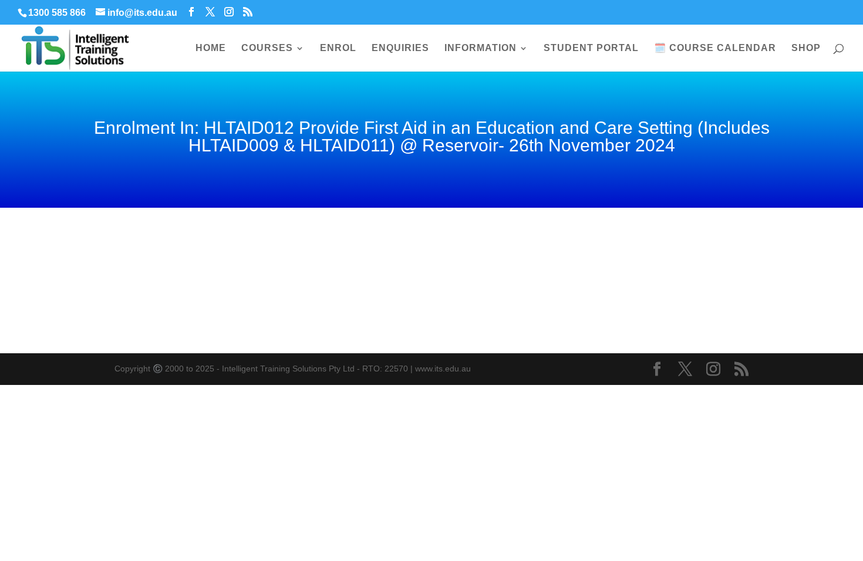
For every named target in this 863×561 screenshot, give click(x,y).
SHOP (806, 48)
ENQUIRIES (400, 48)
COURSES (267, 48)
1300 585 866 (57, 13)
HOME (210, 48)
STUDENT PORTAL (591, 48)
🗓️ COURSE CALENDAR (715, 48)
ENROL (338, 48)
